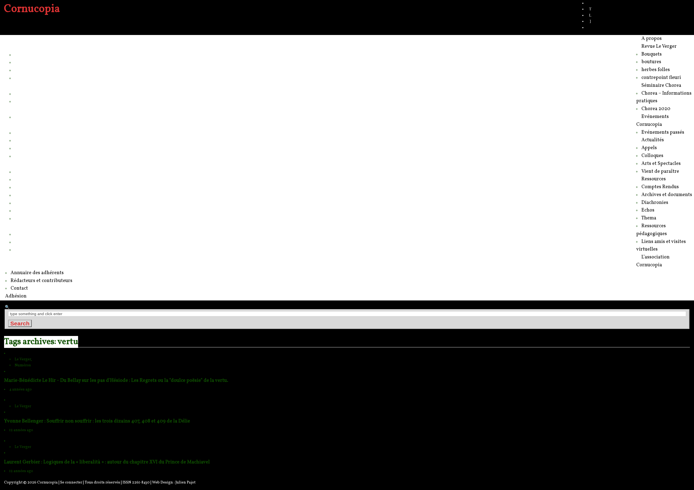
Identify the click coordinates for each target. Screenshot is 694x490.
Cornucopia (47, 482)
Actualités (19, 124)
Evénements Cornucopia (36, 109)
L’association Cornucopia (36, 226)
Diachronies (27, 187)
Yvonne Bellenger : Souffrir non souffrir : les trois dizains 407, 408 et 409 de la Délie (97, 421)
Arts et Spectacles (34, 148)
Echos (21, 195)
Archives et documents (39, 179)
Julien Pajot (185, 482)
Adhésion (19, 257)
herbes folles (28, 70)
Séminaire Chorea (29, 85)
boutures (24, 62)
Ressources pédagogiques (43, 210)
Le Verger (23, 406)
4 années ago (20, 389)
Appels (22, 132)
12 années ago (21, 430)
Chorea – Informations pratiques (49, 93)
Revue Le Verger (27, 46)
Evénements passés (37, 117)
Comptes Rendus (33, 171)
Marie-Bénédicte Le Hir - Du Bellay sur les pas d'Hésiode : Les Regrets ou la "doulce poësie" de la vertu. (116, 380)
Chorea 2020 (29, 101)
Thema (22, 203)
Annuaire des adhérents (40, 234)
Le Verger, (23, 359)
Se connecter (71, 482)
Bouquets (25, 54)
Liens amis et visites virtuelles (47, 218)
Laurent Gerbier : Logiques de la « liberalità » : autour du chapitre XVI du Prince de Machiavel (107, 462)
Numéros (23, 365)
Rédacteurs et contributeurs (45, 242)
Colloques (25, 140)
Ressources (22, 163)
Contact (23, 249)
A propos (18, 38)
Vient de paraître (33, 156)
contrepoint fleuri (33, 78)
